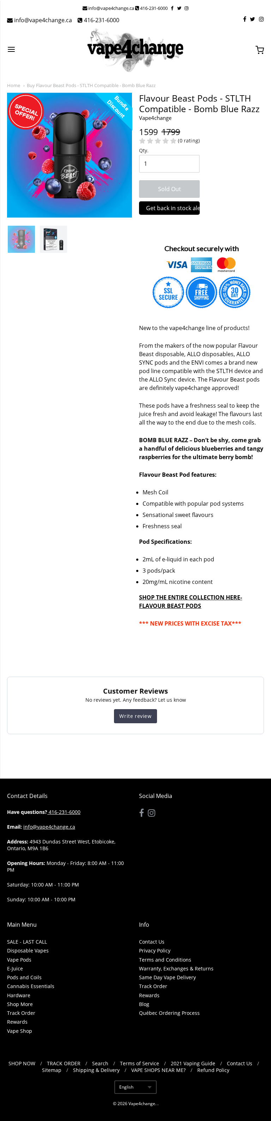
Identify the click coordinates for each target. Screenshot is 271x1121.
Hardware (18, 995)
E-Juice (15, 968)
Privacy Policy (154, 950)
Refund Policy (213, 1070)
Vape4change (141, 1104)
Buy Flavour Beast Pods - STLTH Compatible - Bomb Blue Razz (91, 85)
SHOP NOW (21, 1063)
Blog (144, 1004)
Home (13, 85)
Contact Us (151, 941)
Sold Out (169, 189)
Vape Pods (19, 959)
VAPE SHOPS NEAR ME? (158, 1070)
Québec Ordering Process (169, 1013)
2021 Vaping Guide (193, 1063)
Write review (135, 716)
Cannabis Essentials (30, 986)
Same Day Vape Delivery (167, 977)
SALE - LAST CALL (27, 941)
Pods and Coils (24, 977)
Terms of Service (139, 1063)
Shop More (20, 1004)
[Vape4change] (135, 50)
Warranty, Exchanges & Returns (176, 968)
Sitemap (51, 1070)
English (126, 1087)
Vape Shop (19, 1031)
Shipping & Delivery (96, 1070)
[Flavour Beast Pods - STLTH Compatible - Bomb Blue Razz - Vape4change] (21, 239)
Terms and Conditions (165, 959)
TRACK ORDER (63, 1063)
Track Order (21, 1013)
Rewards (17, 1021)
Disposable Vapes (28, 950)
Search (100, 1063)
